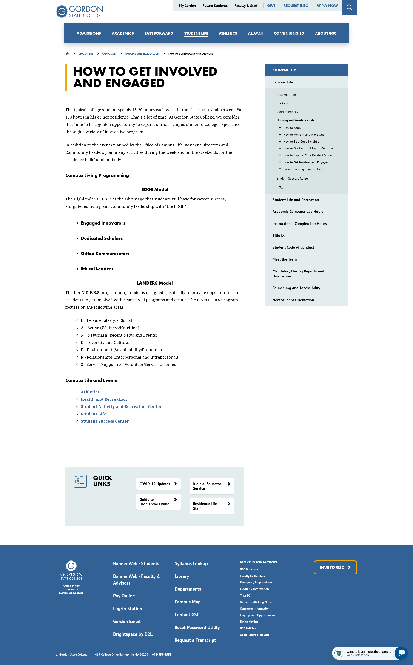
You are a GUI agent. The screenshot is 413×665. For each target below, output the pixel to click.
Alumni (255, 33)
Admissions (89, 33)
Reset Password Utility (197, 627)
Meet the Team (285, 259)
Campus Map (188, 602)
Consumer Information (255, 608)
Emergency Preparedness (256, 582)
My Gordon (187, 6)
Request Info (296, 6)
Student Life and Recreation (296, 199)
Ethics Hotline (249, 621)
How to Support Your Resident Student (309, 155)
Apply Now (327, 6)
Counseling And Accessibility (296, 287)
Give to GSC (331, 567)
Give (271, 6)
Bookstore (283, 103)
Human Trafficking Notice (256, 602)
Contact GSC (187, 614)
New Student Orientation (293, 299)
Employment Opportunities (258, 615)
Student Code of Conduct (293, 247)
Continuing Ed (289, 33)
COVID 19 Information (254, 589)
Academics (123, 33)
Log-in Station (127, 608)
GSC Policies (248, 628)
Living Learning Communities (303, 169)
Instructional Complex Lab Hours (300, 223)
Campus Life (283, 82)
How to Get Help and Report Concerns (308, 148)
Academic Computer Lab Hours (298, 211)
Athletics (228, 33)
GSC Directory (249, 569)
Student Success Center (105, 421)
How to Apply (292, 128)
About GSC (325, 33)
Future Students (215, 6)
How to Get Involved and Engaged (306, 162)
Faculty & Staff (245, 6)
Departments (188, 589)
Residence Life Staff (205, 506)
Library (182, 576)
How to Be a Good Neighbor (302, 141)
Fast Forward (159, 33)
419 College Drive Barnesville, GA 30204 (121, 654)
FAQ (279, 187)
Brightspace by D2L (133, 634)
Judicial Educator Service (207, 486)
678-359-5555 (161, 654)
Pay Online (124, 596)
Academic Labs (287, 95)
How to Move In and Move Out (304, 135)
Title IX (279, 235)
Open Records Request (254, 635)
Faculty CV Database (253, 576)
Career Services (287, 112)
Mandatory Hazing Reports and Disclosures (298, 274)
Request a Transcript (195, 640)
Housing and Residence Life (296, 120)
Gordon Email (126, 621)
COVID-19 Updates (155, 483)
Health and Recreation (104, 399)
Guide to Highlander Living (155, 502)
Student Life (196, 33)
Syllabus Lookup (191, 563)
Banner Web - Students (136, 563)
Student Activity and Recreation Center (121, 406)
